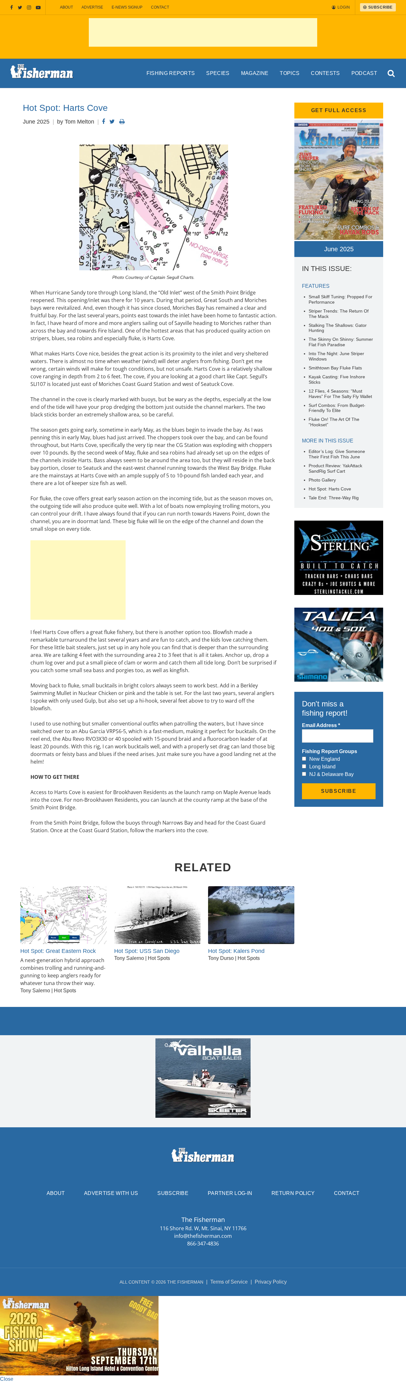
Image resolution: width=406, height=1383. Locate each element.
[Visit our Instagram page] (29, 7)
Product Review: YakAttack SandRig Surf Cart (335, 468)
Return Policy (293, 1193)
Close (6, 1379)
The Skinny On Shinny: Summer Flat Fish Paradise (341, 342)
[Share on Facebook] (103, 121)
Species (217, 73)
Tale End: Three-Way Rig (334, 497)
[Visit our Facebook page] (11, 7)
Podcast (364, 73)
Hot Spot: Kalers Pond (236, 951)
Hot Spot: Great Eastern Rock (58, 951)
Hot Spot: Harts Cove (330, 488)
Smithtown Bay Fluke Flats (335, 367)
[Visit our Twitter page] (20, 7)
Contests (325, 73)
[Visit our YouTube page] (38, 7)
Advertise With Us (111, 1193)
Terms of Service (229, 1282)
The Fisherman (42, 73)
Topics (289, 73)
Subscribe (172, 1193)
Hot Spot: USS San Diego (147, 951)
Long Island (322, 766)
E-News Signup (127, 7)
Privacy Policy (271, 1282)
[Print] (122, 121)
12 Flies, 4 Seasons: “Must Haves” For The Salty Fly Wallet (340, 393)
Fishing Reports (171, 73)
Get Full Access (339, 110)
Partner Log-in (230, 1193)
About (66, 7)
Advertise (92, 7)
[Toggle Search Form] (391, 73)
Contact (160, 7)
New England (324, 759)
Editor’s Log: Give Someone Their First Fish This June (337, 454)
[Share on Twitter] (112, 121)
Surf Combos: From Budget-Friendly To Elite (337, 408)
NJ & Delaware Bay (331, 774)
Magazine (255, 73)
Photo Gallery (322, 479)
